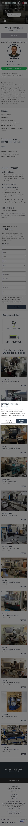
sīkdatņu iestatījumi (8, 421)
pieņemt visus (21, 421)
